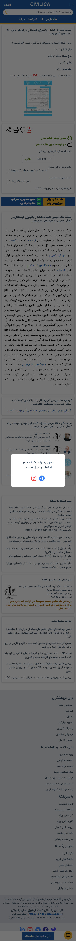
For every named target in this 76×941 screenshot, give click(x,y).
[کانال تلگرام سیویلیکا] (42, 478)
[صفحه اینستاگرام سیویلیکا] (34, 478)
